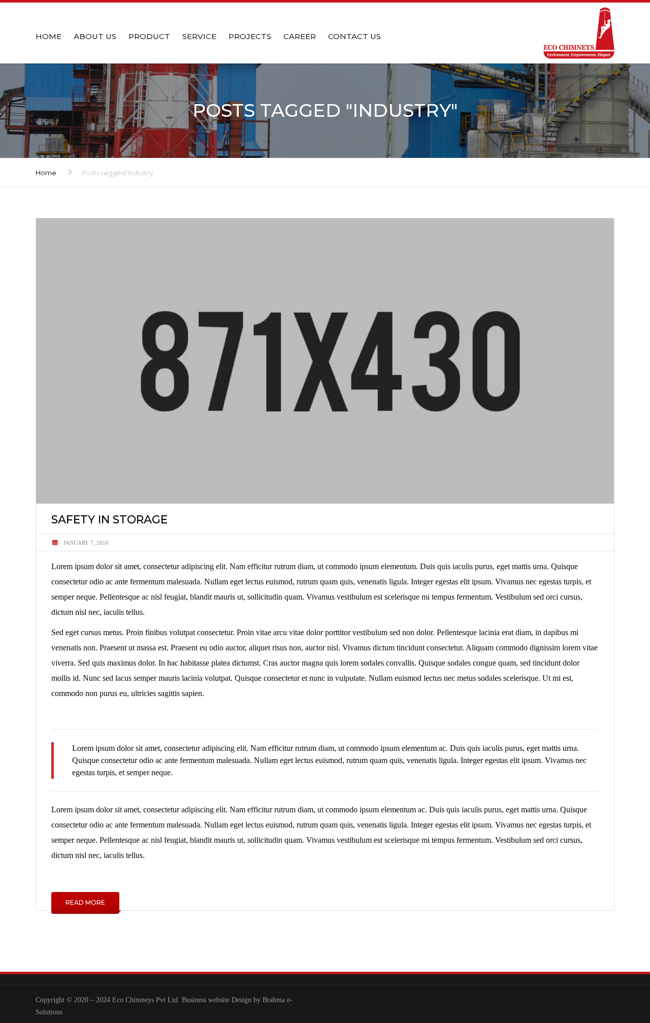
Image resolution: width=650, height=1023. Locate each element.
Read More (85, 902)
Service (199, 36)
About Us (95, 36)
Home (48, 36)
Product (149, 36)
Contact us (354, 36)
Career (299, 36)
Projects (250, 36)
